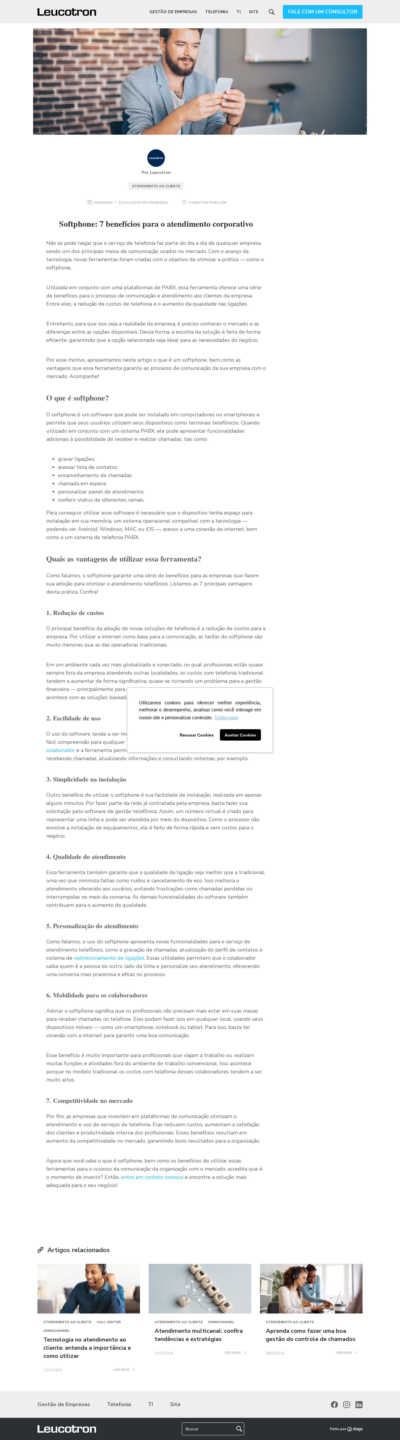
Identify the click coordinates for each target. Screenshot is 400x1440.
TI (238, 12)
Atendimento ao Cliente (156, 186)
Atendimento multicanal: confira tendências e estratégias (199, 1335)
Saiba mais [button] (226, 717)
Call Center (109, 1322)
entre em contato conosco (152, 1177)
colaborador (60, 750)
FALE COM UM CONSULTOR (322, 11)
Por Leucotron (156, 172)
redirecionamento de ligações (109, 957)
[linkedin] (359, 1404)
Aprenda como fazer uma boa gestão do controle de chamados (310, 1335)
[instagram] (346, 1404)
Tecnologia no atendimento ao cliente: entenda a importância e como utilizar (87, 1348)
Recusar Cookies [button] (197, 735)
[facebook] (334, 1404)
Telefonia (216, 12)
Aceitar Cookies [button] (240, 735)
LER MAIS (121, 1370)
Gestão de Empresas (173, 12)
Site (253, 12)
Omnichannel (56, 1330)
